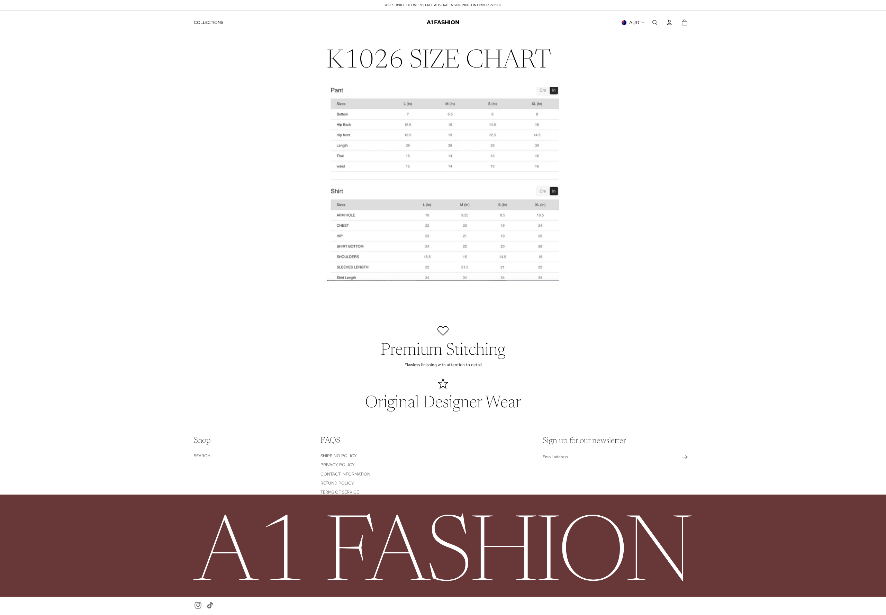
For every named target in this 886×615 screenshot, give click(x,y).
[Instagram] (198, 605)
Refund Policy (337, 483)
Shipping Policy (338, 456)
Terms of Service (339, 492)
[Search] (654, 22)
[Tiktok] (210, 605)
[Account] (669, 22)
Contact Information (345, 474)
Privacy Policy (337, 465)
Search (202, 456)
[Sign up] (685, 457)
